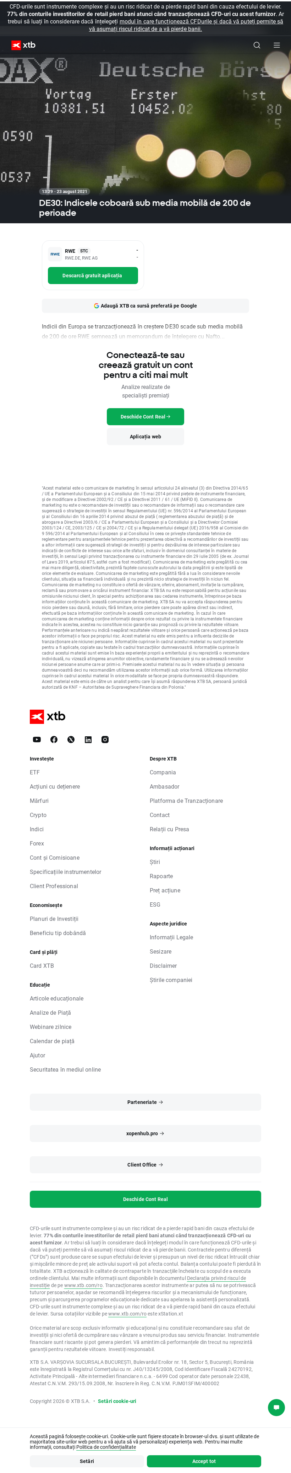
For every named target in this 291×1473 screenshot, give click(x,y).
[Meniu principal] (276, 45)
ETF (35, 772)
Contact (160, 814)
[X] (71, 739)
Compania (163, 772)
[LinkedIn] (88, 739)
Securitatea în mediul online (65, 1069)
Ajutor (37, 1055)
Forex (37, 843)
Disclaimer (163, 965)
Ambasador (164, 786)
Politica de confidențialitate (106, 1446)
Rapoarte (161, 876)
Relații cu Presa (169, 829)
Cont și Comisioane (54, 857)
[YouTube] (37, 739)
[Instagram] (105, 739)
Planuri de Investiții (54, 918)
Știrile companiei (171, 979)
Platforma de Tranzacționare (186, 800)
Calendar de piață (52, 1041)
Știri (155, 861)
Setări (87, 1461)
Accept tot (204, 1461)
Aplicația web (145, 436)
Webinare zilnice (50, 1026)
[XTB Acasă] (20, 45)
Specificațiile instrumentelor (65, 871)
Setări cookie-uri (117, 1401)
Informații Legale (171, 937)
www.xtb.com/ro (83, 1285)
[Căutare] (256, 45)
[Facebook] (54, 739)
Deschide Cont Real (145, 1199)
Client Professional (54, 886)
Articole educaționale (56, 998)
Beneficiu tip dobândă (58, 932)
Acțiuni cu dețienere (55, 786)
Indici (37, 829)
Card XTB (42, 965)
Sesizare (160, 951)
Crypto (38, 814)
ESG (155, 904)
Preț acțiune (165, 890)
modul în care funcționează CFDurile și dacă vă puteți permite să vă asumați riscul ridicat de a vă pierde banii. (186, 24)
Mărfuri (39, 800)
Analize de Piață (50, 1012)
